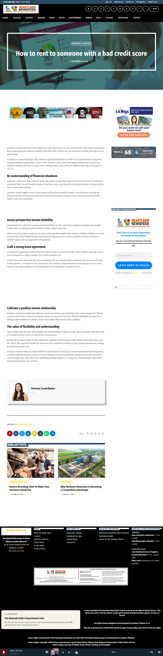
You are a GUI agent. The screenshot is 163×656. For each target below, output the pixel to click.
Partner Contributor (43, 388)
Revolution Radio (106, 536)
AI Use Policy (39, 545)
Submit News (71, 539)
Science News (66, 482)
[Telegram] (114, 9)
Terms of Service (149, 628)
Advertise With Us (41, 539)
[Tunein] (101, 9)
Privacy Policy (39, 548)
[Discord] (133, 9)
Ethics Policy (39, 542)
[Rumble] (120, 9)
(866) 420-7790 (18, 551)
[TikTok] (107, 9)
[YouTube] (88, 9)
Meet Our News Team (42, 533)
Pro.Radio (98, 623)
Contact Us (70, 542)
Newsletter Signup (74, 533)
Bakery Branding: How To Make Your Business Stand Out (29, 488)
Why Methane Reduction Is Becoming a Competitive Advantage (80, 488)
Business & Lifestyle (81, 43)
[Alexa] (139, 9)
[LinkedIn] (126, 9)
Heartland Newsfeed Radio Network (114, 533)
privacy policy (137, 273)
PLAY (154, 9)
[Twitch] (95, 9)
